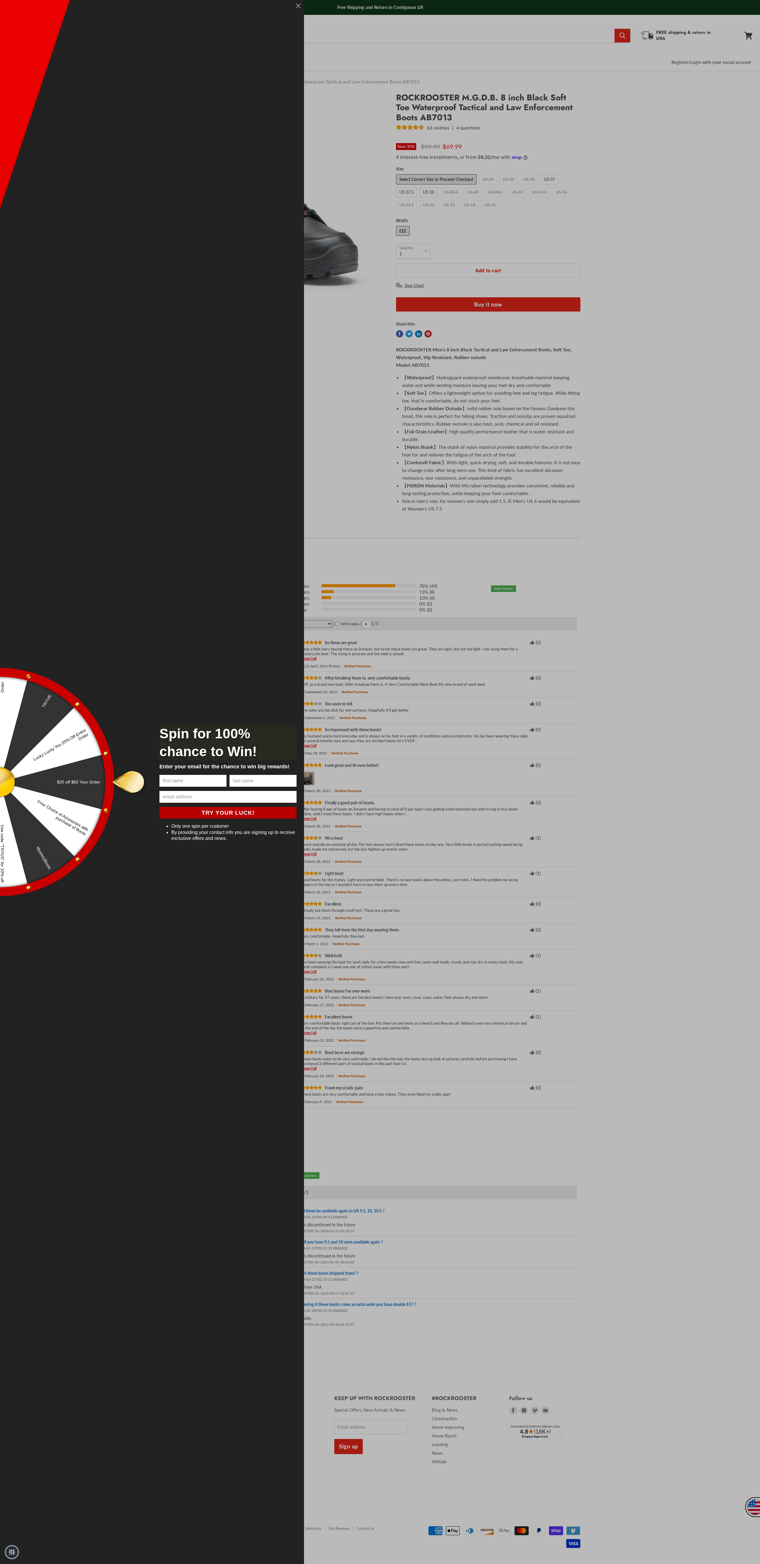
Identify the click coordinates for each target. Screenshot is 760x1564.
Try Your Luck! (228, 813)
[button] (12, 1552)
